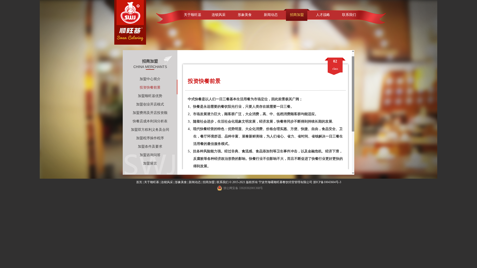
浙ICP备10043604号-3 (327, 182)
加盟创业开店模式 (150, 104)
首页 (139, 182)
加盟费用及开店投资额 (150, 113)
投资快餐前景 (150, 87)
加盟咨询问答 (150, 155)
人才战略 (323, 15)
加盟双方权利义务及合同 (150, 130)
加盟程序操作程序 (150, 138)
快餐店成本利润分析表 (150, 121)
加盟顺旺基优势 (150, 96)
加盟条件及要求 (150, 146)
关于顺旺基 (192, 15)
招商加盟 (297, 15)
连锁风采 (219, 15)
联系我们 (349, 15)
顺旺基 (130, 22)
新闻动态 (271, 15)
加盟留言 (150, 163)
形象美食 (245, 15)
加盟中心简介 (150, 79)
